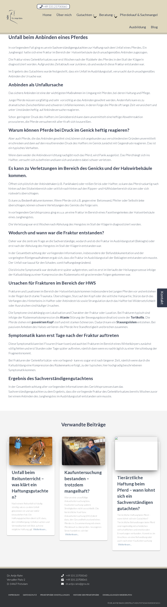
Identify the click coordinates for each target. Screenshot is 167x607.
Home (47, 15)
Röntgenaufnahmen (37, 257)
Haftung (98, 47)
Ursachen (18, 283)
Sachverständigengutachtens (64, 378)
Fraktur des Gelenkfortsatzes (111, 391)
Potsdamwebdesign (149, 603)
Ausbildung (137, 27)
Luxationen (33, 291)
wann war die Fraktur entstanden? (70, 232)
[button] (162, 297)
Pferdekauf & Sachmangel (139, 15)
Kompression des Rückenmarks (51, 365)
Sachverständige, (64, 241)
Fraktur (119, 64)
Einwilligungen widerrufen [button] (117, 595)
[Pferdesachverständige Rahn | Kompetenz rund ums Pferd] (14, 20)
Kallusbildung (22, 274)
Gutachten (84, 15)
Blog (154, 27)
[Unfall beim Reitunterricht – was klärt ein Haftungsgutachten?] (30, 450)
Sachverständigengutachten (70, 47)
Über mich (64, 15)
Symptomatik (21, 335)
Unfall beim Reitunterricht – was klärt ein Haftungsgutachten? (30, 485)
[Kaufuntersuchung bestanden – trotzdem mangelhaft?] (83, 450)
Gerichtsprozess (39, 212)
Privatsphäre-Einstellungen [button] (55, 595)
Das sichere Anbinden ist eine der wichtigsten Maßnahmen (45, 93)
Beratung (106, 15)
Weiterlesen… (40, 529)
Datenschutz (30, 595)
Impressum (13, 595)
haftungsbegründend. (77, 262)
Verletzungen (43, 168)
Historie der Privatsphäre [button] (86, 595)
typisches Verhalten (25, 148)
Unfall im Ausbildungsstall (95, 71)
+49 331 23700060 (55, 6)
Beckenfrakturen (32, 200)
